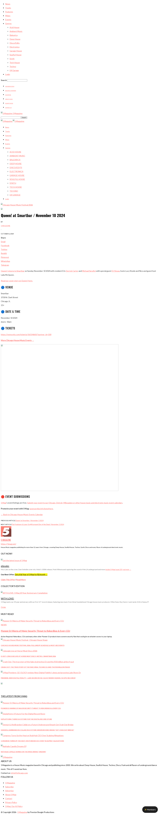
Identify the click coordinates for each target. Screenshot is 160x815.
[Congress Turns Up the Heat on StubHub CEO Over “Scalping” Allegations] (32, 735)
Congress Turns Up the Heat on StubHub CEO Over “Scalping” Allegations (32, 741)
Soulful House (15, 55)
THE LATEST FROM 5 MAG (14, 696)
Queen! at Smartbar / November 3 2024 (29, 520)
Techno (13, 66)
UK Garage (14, 70)
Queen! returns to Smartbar (12, 271)
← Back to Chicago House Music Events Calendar (22, 514)
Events (8, 19)
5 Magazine (5, 226)
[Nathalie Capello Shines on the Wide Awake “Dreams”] (13, 746)
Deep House (15, 39)
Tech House (15, 62)
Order (3, 607)
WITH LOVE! (7, 598)
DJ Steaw (116, 271)
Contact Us (8, 107)
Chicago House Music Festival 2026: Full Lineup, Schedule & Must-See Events (32, 645)
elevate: (5, 566)
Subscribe (9, 787)
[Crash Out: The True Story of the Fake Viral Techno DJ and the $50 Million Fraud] (37, 662)
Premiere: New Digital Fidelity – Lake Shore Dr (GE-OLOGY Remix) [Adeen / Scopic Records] (38, 678)
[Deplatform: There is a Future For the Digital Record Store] (23, 714)
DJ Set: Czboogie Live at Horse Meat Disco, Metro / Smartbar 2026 (28, 656)
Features (9, 12)
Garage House (16, 51)
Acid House (14, 27)
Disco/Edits (15, 43)
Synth (12, 58)
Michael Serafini (89, 271)
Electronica (14, 47)
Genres (8, 23)
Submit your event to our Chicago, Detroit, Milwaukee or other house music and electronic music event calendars (74, 503)
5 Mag (3, 503)
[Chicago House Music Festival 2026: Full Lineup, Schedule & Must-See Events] (24, 640)
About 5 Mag (9, 99)
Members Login (9, 86)
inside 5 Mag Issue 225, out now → (118, 569)
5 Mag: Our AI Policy (14, 806)
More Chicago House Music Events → (17, 340)
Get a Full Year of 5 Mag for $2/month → (31, 574)
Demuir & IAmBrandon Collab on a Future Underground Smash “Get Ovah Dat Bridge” (37, 730)
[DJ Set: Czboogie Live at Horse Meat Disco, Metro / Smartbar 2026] (19, 651)
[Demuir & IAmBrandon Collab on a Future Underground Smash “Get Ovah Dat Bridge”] (37, 724)
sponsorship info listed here (41, 508)
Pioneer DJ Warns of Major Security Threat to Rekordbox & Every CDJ (35, 631)
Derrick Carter (72, 271)
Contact (8, 798)
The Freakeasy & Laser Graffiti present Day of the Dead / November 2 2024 (38, 524)
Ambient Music (16, 31)
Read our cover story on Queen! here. (17, 281)
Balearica (14, 35)
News (7, 4)
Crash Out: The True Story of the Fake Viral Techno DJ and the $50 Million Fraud (35, 667)
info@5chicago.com (19, 773)
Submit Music (9, 103)
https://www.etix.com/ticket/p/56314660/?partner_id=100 (26, 334)
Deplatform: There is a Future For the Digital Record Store (26, 719)
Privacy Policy (11, 802)
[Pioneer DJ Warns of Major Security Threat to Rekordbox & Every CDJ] (32, 621)
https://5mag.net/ (8, 544)
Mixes (7, 15)
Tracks (8, 8)
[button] (150, 809)
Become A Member (10, 90)
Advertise (8, 94)
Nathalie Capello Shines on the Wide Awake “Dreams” (23, 752)
